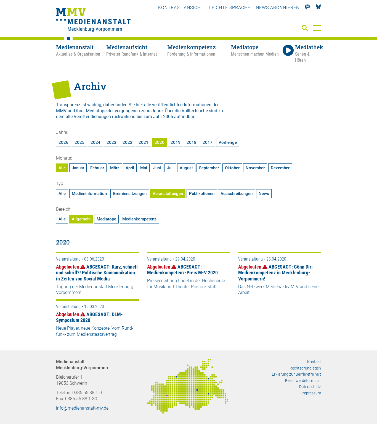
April (130, 167)
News (264, 193)
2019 (175, 142)
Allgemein (81, 219)
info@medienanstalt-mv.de (82, 408)
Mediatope (106, 219)
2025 (79, 142)
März (115, 167)
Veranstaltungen (168, 193)
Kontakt (314, 362)
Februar (97, 167)
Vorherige (228, 142)
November (255, 167)
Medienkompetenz (139, 219)
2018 (192, 142)
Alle (62, 167)
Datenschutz (310, 386)
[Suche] (306, 28)
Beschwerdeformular (303, 380)
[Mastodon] (307, 7)
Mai (143, 167)
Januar (78, 167)
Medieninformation (89, 193)
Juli (170, 167)
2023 (111, 142)
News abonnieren (277, 7)
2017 (208, 142)
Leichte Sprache (229, 7)
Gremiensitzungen (130, 193)
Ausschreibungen (237, 193)
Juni (157, 167)
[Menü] (317, 28)
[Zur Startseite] (93, 20)
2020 (159, 142)
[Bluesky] (318, 7)
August (186, 167)
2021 (143, 142)
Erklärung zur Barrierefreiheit (296, 374)
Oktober (232, 167)
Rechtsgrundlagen (305, 368)
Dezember (280, 167)
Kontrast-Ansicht (181, 7)
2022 (127, 142)
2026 (63, 142)
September (209, 167)
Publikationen (201, 193)
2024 (95, 142)
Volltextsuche (195, 110)
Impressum (311, 393)
